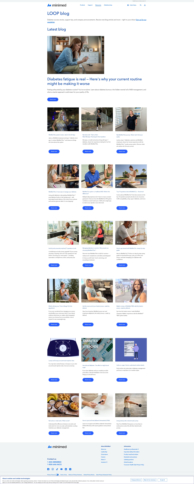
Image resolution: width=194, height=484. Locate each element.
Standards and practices (130, 457)
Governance (104, 454)
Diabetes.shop (108, 5)
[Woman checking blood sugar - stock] (75, 55)
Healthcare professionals (139, 1)
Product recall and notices (131, 454)
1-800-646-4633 (54, 464)
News (102, 460)
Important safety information (131, 452)
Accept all (162, 480)
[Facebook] (48, 469)
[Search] (140, 5)
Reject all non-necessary (150, 480)
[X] (70, 469)
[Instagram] (53, 469)
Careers (103, 457)
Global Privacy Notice (89, 475)
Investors (103, 462)
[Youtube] (61, 469)
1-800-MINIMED (54, 462)
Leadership (104, 452)
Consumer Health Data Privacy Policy (134, 465)
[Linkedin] (66, 469)
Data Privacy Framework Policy (104, 475)
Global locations (128, 462)
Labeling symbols (129, 460)
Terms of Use (63, 475)
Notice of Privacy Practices (75, 475)
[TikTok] (57, 469)
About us (103, 449)
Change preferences (136, 480)
